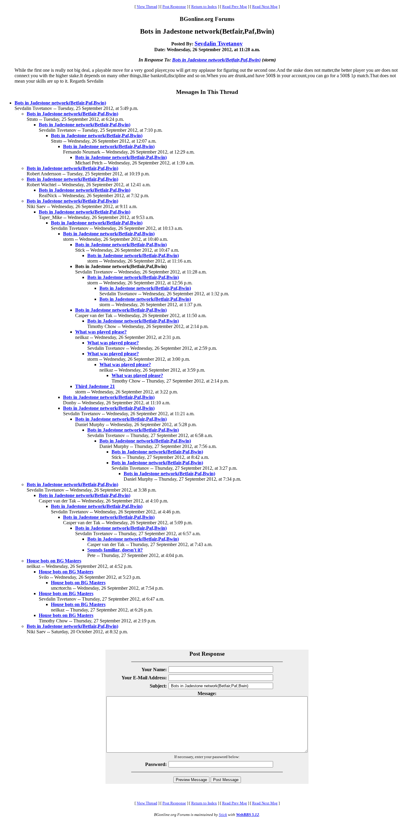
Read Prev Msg (234, 6)
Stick (223, 814)
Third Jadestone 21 (95, 386)
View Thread (147, 6)
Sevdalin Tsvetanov (219, 43)
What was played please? (101, 331)
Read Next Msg (265, 6)
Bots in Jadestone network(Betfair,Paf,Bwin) (216, 59)
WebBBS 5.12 (247, 814)
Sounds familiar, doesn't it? (115, 549)
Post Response (174, 6)
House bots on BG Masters (54, 560)
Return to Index (204, 6)
